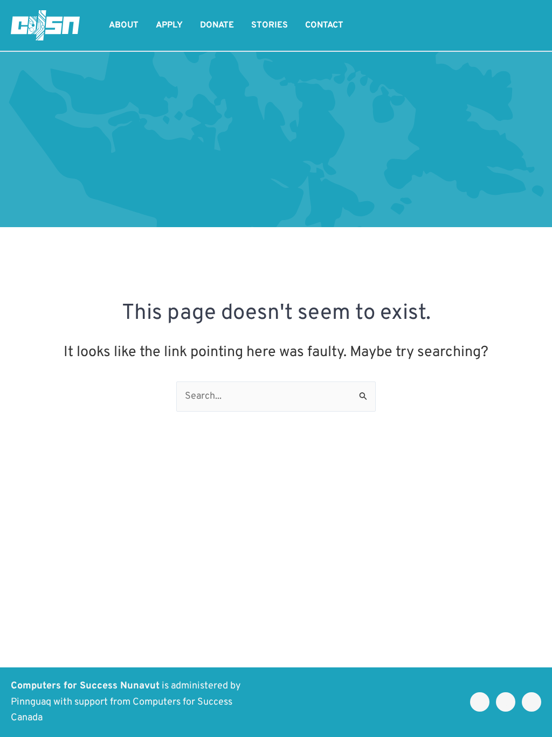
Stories (269, 25)
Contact (324, 25)
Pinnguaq (31, 702)
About (124, 25)
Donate (217, 25)
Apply (169, 25)
